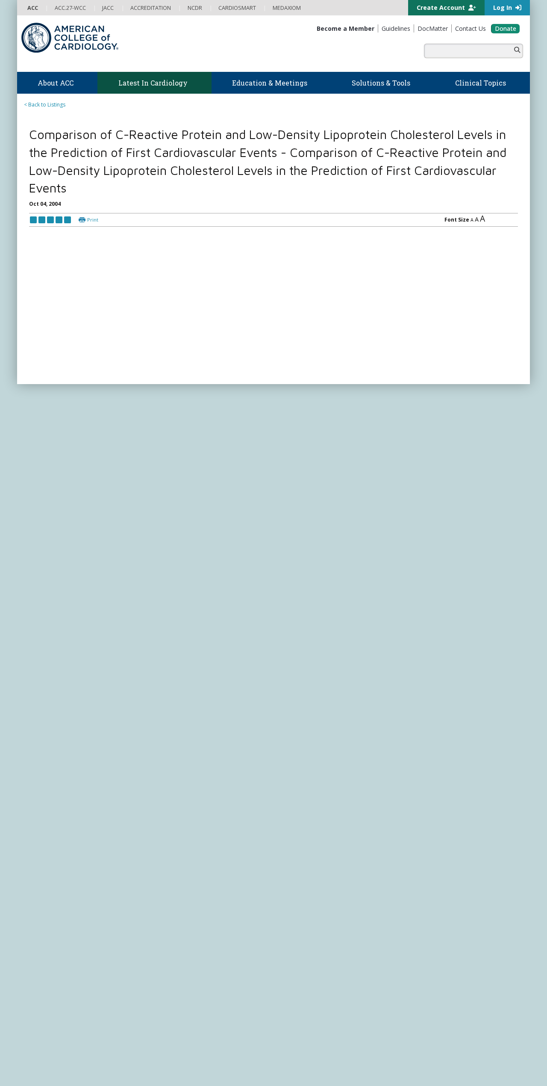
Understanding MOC (178, 944)
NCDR (414, 859)
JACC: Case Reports (302, 1001)
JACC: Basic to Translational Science (321, 968)
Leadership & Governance (59, 829)
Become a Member (50, 919)
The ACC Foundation (52, 837)
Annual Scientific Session (182, 960)
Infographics (294, 870)
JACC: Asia (291, 960)
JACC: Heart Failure (301, 1017)
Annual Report (461, 1068)
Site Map (230, 1076)
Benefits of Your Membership (62, 936)
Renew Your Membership (57, 928)
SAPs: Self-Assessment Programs (192, 903)
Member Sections (48, 944)
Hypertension (316, 706)
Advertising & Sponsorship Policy (153, 1068)
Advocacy (39, 845)
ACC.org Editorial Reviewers (405, 1068)
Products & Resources (179, 887)
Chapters (38, 952)
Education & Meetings (190, 868)
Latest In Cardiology (187, 818)
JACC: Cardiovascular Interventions (320, 993)
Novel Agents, (254, 706)
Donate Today (55, 986)
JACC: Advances (297, 952)
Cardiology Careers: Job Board (316, 845)
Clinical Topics (303, 917)
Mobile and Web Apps (305, 903)
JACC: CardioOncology (306, 976)
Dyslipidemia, (96, 706)
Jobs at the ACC (46, 870)
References (42, 317)
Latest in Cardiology (107, 798)
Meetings (164, 952)
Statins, (285, 706)
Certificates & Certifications (186, 919)
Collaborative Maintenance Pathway (196, 936)
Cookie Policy (198, 1076)
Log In (503, 7)
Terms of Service (157, 1076)
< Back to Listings (44, 104)
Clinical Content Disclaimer (335, 1068)
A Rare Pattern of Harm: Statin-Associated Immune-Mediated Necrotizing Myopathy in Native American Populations (455, 176)
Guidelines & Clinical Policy (185, 845)
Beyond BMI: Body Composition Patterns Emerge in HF (458, 145)
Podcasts (164, 854)
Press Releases (216, 1068)
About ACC (45, 818)
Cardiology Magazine (178, 837)
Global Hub (41, 960)
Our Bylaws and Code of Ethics (64, 878)
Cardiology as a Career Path (313, 837)
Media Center (43, 1068)
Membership (49, 909)
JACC (284, 944)
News (159, 829)
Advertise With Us (86, 1068)
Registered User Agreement (98, 1076)
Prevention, (133, 706)
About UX (285, 1068)
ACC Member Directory (55, 968)
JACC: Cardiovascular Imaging (314, 985)
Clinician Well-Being (302, 829)
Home (69, 798)
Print (92, 237)
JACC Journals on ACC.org (322, 933)
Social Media (254, 1068)
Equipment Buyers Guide (308, 887)
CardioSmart (427, 892)
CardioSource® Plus (177, 911)
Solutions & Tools (307, 818)
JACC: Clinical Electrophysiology (316, 1009)
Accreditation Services (445, 876)
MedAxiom (423, 909)
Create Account (442, 7)
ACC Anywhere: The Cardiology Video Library (207, 895)
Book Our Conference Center (62, 895)
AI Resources (294, 895)
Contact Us (424, 926)
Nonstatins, (217, 706)
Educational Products (304, 878)
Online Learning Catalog (182, 878)
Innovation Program (51, 862)
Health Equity (43, 854)
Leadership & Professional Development (202, 928)
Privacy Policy (43, 1076)
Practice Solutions (300, 854)
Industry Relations (49, 887)
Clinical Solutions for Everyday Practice (325, 862)
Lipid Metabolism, (175, 706)
